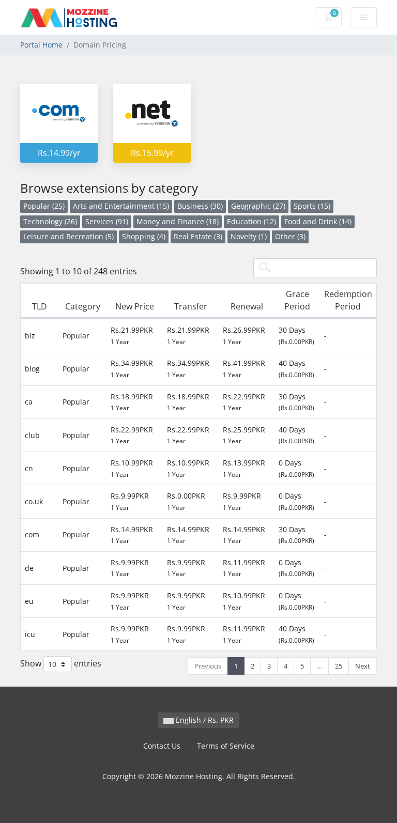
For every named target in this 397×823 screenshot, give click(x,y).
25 (338, 666)
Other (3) (290, 236)
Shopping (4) (143, 236)
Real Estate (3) (198, 236)
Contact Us (161, 746)
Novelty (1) (249, 236)
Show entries (60, 663)
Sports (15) (312, 206)
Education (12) (251, 221)
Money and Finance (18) (177, 221)
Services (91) (106, 221)
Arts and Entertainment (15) (121, 206)
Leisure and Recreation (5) (68, 236)
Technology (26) (50, 221)
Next (362, 666)
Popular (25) (44, 206)
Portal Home (41, 45)
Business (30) (200, 206)
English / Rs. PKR (204, 720)
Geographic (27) (258, 206)
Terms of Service (225, 746)
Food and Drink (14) (318, 221)
